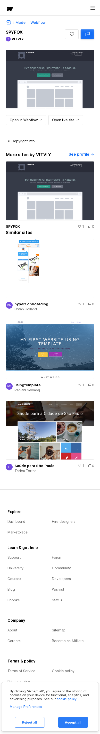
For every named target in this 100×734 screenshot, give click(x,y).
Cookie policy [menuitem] (63, 671)
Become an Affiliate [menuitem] (68, 641)
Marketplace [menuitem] (18, 532)
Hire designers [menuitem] (63, 522)
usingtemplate (28, 385)
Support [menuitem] (14, 557)
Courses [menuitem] (14, 579)
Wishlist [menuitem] (58, 589)
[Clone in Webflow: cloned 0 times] (87, 34)
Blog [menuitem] (11, 589)
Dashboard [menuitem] (16, 522)
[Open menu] (92, 8)
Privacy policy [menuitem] (19, 682)
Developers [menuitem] (61, 579)
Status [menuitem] (57, 600)
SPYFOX (13, 226)
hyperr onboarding (31, 304)
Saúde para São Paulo (35, 466)
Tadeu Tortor (25, 471)
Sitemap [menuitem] (59, 630)
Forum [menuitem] (57, 557)
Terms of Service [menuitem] (21, 671)
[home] (10, 9)
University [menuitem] (16, 568)
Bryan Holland (26, 309)
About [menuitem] (12, 630)
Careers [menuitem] (14, 641)
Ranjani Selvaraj (27, 390)
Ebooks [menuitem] (14, 600)
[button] (72, 34)
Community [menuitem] (61, 568)
